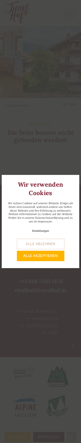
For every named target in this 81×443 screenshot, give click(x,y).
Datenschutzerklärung (49, 217)
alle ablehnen (40, 244)
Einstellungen (40, 230)
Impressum (45, 221)
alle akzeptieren (40, 256)
